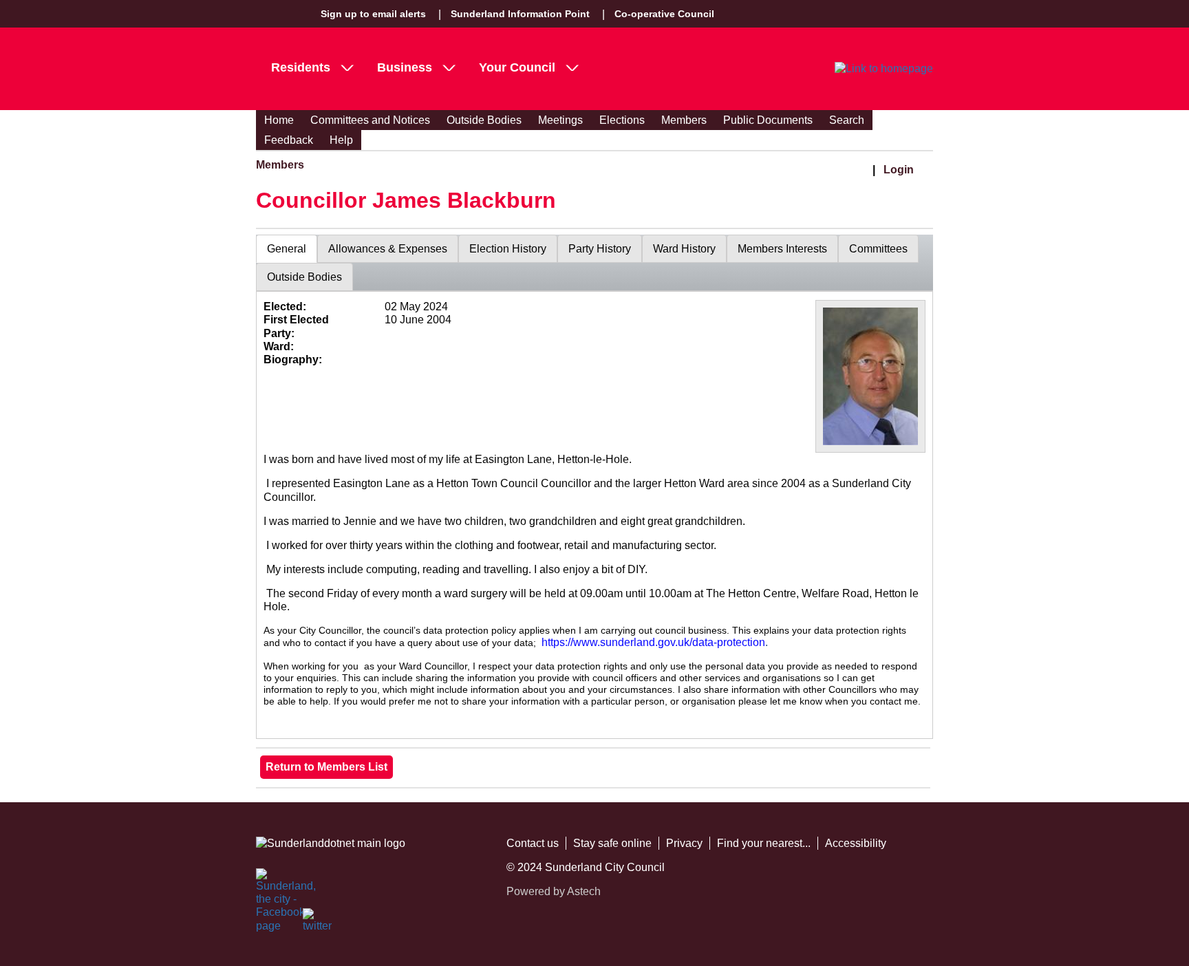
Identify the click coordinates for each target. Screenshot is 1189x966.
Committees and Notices (370, 120)
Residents (300, 67)
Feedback (288, 140)
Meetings (560, 120)
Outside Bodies (484, 120)
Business (404, 67)
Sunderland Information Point (520, 13)
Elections (622, 120)
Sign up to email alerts (373, 13)
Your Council (517, 67)
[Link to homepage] (884, 68)
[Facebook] (271, 883)
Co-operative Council (664, 13)
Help (341, 140)
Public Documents (768, 120)
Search (846, 120)
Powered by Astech (553, 891)
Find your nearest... (764, 843)
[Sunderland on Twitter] (318, 923)
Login (898, 169)
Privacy (684, 843)
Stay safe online (612, 843)
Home (279, 120)
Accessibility (855, 843)
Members (684, 120)
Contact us (532, 843)
